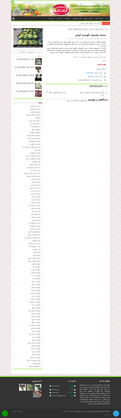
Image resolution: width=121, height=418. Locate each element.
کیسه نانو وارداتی (35, 229)
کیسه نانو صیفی (35, 203)
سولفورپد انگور (36, 130)
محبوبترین (31, 52)
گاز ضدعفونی (36, 249)
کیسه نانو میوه (36, 220)
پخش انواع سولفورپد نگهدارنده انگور (30, 46)
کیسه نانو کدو (36, 211)
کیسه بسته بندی (35, 170)
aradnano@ (91, 76)
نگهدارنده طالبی (35, 314)
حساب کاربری (105, 2)
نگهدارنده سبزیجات (34, 302)
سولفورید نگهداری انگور (33, 135)
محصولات (67, 18)
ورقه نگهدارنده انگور (34, 366)
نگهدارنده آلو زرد (35, 270)
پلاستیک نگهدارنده (35, 112)
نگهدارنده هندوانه (35, 358)
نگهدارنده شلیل (36, 308)
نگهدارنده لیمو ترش (34, 334)
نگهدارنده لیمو (36, 331)
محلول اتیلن (36, 255)
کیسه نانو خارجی (35, 194)
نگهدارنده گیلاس (35, 328)
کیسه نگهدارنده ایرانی (34, 235)
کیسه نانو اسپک (35, 179)
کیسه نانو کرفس (35, 214)
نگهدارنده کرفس (35, 317)
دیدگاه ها (23, 52)
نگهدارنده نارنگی (35, 349)
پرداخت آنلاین (99, 18)
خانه (106, 18)
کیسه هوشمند (36, 241)
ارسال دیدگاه (78, 39)
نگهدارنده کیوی (36, 320)
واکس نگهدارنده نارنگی (33, 360)
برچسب (39, 56)
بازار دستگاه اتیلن (35, 106)
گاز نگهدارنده (36, 252)
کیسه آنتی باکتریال (34, 165)
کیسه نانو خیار (36, 197)
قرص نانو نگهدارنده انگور (33, 156)
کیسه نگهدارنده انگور (34, 232)
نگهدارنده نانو (36, 352)
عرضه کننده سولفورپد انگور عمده (25, 91)
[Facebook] (27, 2)
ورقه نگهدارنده (36, 363)
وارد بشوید (69, 101)
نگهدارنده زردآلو (35, 299)
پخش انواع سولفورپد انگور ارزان (25, 83)
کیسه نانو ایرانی (35, 185)
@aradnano (55, 390)
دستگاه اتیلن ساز (35, 124)
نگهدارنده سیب (35, 305)
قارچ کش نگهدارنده (34, 144)
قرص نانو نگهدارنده (34, 153)
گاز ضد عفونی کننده (34, 246)
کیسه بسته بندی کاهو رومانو (32, 173)
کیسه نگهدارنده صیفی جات (32, 238)
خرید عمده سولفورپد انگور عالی (25, 59)
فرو (100, 23)
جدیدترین (38, 52)
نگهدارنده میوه (36, 340)
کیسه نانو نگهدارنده (34, 223)
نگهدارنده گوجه (35, 322)
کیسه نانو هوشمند (35, 226)
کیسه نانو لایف (35, 217)
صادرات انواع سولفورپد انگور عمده (24, 67)
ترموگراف (37, 118)
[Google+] (30, 2)
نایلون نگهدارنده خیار (34, 258)
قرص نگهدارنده (36, 162)
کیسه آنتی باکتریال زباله (33, 168)
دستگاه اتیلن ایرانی (34, 121)
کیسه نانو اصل (36, 182)
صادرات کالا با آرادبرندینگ (107, 414)
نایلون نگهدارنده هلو (34, 261)
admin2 (102, 39)
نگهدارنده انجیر (36, 282)
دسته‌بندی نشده (35, 127)
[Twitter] (26, 2)
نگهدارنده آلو (36, 267)
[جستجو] (12, 2)
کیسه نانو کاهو (35, 208)
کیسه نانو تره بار (35, 191)
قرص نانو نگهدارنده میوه (33, 159)
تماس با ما (59, 18)
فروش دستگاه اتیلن (34, 141)
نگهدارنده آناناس (35, 273)
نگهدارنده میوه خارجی (34, 343)
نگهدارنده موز (36, 337)
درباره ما (51, 18)
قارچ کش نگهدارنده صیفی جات (31, 147)
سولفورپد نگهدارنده (34, 132)
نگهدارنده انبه (36, 279)
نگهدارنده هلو (36, 355)
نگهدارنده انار (36, 276)
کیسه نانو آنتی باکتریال (33, 176)
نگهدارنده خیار (36, 296)
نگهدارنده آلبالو (36, 264)
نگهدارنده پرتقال (35, 287)
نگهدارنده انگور (36, 284)
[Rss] (31, 2)
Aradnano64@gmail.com (59, 396)
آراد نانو (66, 411)
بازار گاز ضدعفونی (35, 109)
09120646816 (90, 73)
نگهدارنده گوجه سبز (34, 325)
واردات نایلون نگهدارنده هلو (57, 92)
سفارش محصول (88, 18)
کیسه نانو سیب (35, 200)
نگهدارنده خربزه (35, 290)
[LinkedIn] (24, 2)
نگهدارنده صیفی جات (34, 311)
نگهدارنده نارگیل (35, 346)
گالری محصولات (76, 18)
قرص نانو (37, 150)
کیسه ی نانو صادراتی (34, 244)
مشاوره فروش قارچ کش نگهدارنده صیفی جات (92, 93)
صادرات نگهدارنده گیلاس (96, 86)
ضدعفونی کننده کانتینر (34, 138)
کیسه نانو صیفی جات (34, 206)
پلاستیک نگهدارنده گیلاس (96, 29)
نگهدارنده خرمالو (35, 293)
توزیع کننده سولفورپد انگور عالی (25, 75)
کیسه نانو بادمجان (34, 188)
